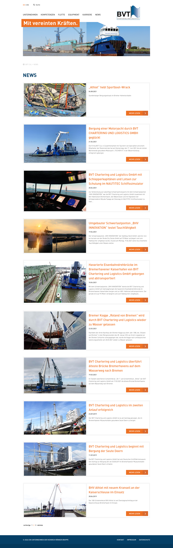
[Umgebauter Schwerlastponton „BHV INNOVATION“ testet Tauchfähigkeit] (55, 232)
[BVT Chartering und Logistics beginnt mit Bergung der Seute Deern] (55, 456)
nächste (40, 525)
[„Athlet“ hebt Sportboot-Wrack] (55, 96)
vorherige (27, 525)
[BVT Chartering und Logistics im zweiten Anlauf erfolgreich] (55, 414)
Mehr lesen (134, 113)
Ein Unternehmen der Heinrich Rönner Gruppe (48, 540)
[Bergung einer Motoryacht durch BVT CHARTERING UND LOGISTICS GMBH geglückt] (55, 140)
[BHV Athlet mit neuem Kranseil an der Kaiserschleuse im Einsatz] (55, 497)
